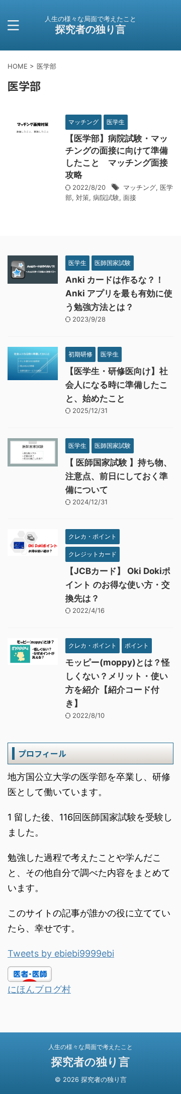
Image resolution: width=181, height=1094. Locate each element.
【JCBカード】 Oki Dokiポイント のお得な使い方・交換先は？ (117, 584)
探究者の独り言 (90, 29)
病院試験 (106, 197)
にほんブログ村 (39, 989)
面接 (129, 197)
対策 (82, 197)
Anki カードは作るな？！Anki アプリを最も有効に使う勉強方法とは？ (118, 293)
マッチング (139, 187)
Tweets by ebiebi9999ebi (61, 953)
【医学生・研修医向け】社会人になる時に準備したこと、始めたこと (116, 384)
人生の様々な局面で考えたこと (90, 1047)
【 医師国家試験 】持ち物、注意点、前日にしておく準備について (118, 476)
